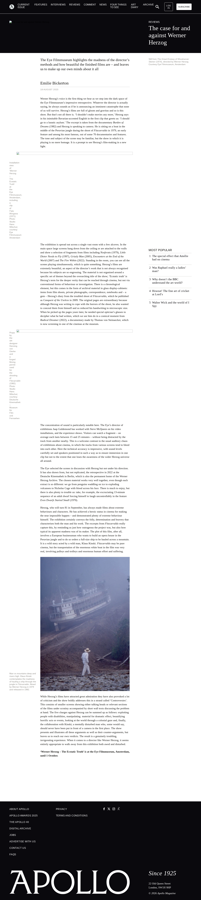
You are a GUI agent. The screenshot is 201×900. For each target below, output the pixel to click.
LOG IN (168, 6)
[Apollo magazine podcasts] (118, 809)
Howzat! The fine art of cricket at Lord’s (170, 292)
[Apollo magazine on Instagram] (114, 809)
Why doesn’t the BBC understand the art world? (167, 281)
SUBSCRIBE (184, 7)
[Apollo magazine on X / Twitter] (109, 809)
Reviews (154, 22)
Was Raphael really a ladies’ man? (169, 269)
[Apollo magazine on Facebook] (104, 809)
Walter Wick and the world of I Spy (170, 304)
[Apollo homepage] (13, 6)
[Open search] (157, 7)
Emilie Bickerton (54, 83)
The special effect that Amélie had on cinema (170, 257)
